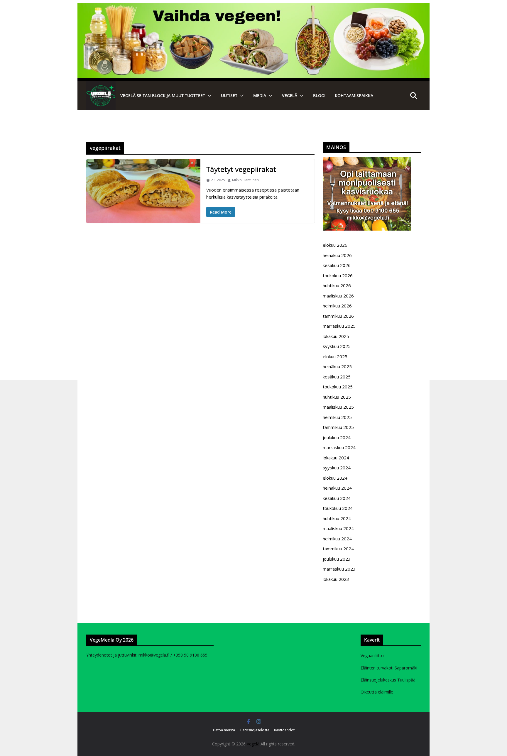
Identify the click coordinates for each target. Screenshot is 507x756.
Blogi (319, 95)
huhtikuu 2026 (337, 285)
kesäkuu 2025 (337, 377)
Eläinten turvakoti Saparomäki (389, 668)
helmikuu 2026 (337, 306)
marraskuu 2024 (339, 447)
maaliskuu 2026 (338, 296)
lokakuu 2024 (336, 458)
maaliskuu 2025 (338, 407)
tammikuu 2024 (338, 549)
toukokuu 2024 (338, 508)
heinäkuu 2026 (337, 255)
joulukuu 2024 (337, 437)
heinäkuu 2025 (337, 366)
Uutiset (229, 95)
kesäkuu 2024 (337, 498)
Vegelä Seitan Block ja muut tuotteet (162, 95)
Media (259, 95)
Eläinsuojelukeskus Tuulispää (388, 680)
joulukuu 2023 (337, 559)
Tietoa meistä (223, 730)
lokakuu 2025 (336, 336)
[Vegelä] (101, 95)
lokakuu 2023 (336, 579)
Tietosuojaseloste (254, 730)
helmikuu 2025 (337, 417)
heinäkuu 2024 (337, 488)
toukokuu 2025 (338, 387)
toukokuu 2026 (338, 275)
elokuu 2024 (335, 478)
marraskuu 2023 (339, 569)
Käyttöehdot (284, 730)
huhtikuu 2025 (337, 397)
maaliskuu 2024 (338, 528)
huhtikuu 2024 (337, 518)
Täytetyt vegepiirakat (241, 169)
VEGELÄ (289, 95)
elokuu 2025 (335, 356)
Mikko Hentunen (245, 179)
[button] (208, 96)
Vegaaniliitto (372, 655)
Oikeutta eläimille (377, 692)
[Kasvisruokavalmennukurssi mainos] (367, 161)
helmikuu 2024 (337, 539)
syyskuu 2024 (337, 468)
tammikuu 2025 (338, 427)
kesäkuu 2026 (337, 265)
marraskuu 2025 (339, 326)
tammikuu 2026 (338, 316)
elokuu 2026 (335, 245)
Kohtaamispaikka (354, 95)
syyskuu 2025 (337, 346)
